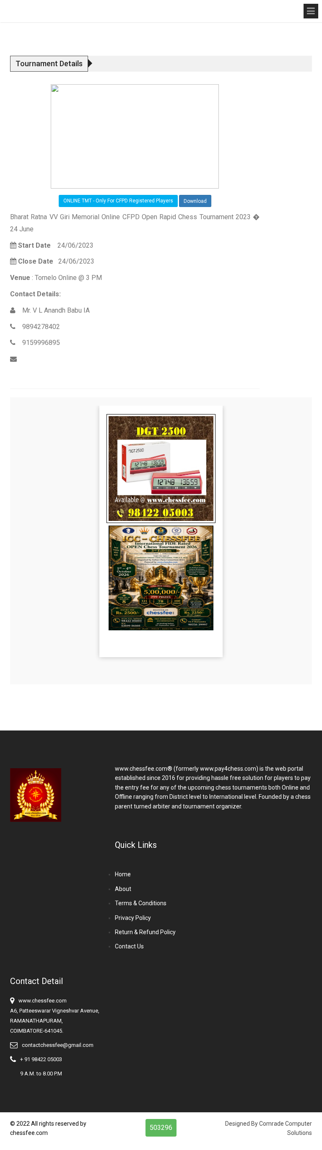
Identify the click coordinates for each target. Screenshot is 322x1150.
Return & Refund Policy (145, 932)
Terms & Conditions (140, 903)
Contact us (129, 946)
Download (195, 201)
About (123, 889)
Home (123, 874)
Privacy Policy (133, 917)
